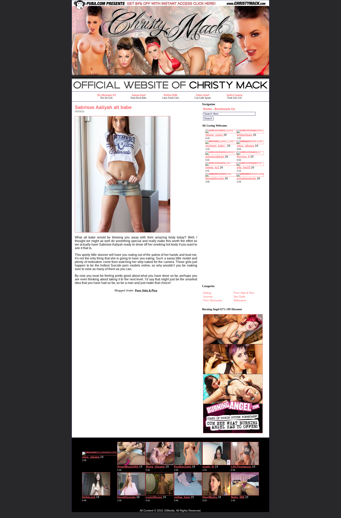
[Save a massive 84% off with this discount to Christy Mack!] (170, 90)
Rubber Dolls (170, 95)
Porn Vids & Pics (146, 290)
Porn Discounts (212, 300)
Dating (207, 292)
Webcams (240, 300)
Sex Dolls (239, 296)
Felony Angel (202, 95)
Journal (207, 296)
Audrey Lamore (234, 95)
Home (207, 109)
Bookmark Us (225, 109)
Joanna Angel (138, 95)
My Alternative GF (106, 95)
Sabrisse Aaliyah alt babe (103, 107)
